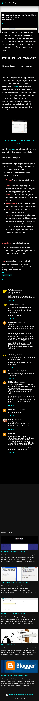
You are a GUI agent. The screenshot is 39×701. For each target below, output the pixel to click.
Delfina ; (11, 419)
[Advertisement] (19, 506)
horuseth (11, 409)
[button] (3, 23)
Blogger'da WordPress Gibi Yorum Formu (13, 613)
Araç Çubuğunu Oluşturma (19, 137)
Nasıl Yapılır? (7, 275)
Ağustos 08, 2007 (21, 322)
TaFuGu (11, 290)
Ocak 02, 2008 (18, 419)
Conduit (15, 86)
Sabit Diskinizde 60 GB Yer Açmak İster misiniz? (15, 582)
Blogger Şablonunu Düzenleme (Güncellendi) (14, 551)
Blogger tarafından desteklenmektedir (20, 694)
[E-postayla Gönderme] (3, 273)
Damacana (12, 371)
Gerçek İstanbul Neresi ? (8, 644)
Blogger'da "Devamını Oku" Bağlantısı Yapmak (14, 675)
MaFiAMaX (12, 322)
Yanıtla (11, 300)
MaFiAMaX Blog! (10, 3)
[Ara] (36, 3)
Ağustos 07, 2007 (19, 290)
